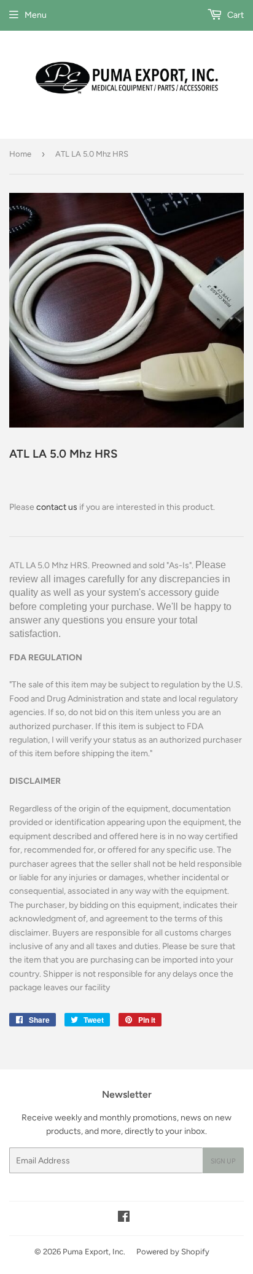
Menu (36, 15)
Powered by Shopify (172, 1251)
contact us (56, 507)
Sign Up (223, 1160)
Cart (234, 15)
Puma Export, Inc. (94, 1251)
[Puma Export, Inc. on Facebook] (123, 1218)
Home (20, 153)
